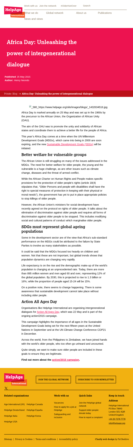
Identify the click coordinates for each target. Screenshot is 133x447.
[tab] (12, 94)
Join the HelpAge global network (90, 404)
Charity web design (104, 439)
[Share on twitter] (6, 388)
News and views (33, 18)
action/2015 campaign (65, 359)
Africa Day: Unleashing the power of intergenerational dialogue (57, 93)
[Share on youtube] (21, 388)
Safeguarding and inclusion (62, 415)
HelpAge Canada (35, 404)
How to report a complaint (90, 417)
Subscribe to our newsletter (96, 379)
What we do (31, 12)
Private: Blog (10, 93)
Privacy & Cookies (23, 439)
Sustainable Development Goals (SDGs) (70, 144)
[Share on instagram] (16, 388)
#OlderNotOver (69, 6)
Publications (105, 12)
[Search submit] (80, 6)
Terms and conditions (46, 439)
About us (81, 12)
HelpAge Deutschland (14, 410)
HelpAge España (34, 410)
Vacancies (59, 403)
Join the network (47, 6)
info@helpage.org (117, 423)
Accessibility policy (68, 439)
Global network (54, 12)
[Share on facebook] (10, 388)
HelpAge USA (10, 422)
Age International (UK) (14, 404)
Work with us (31, 6)
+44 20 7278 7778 (117, 419)
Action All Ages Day (48, 311)
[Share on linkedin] (27, 388)
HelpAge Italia (10, 416)
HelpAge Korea (34, 416)
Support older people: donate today (89, 411)
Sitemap (8, 439)
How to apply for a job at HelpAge (65, 408)
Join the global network (53, 379)
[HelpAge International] (14, 12)
